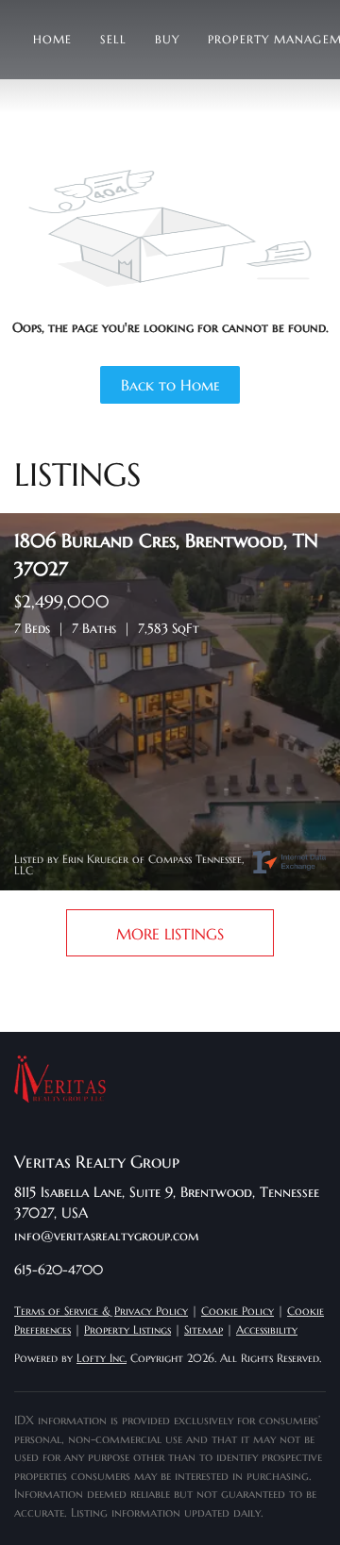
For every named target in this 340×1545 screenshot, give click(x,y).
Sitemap (203, 1329)
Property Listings (127, 1329)
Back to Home (170, 384)
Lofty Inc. (101, 1358)
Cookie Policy (237, 1311)
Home (52, 39)
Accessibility (267, 1329)
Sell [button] (113, 39)
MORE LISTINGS (170, 933)
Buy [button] (167, 39)
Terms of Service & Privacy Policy (101, 1311)
